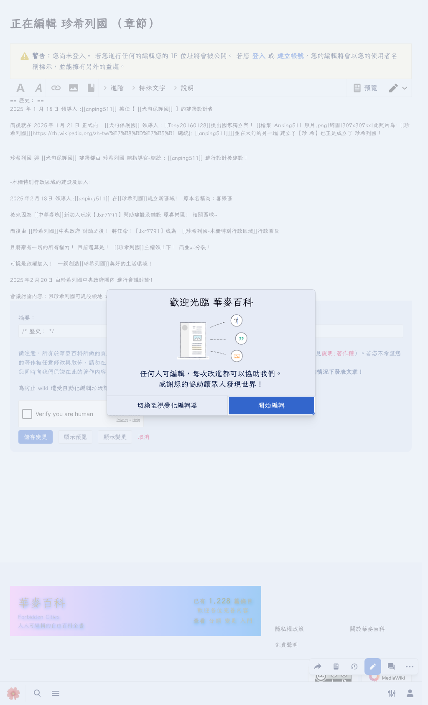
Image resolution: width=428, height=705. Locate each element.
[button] (167, 405)
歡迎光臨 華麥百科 (211, 301)
